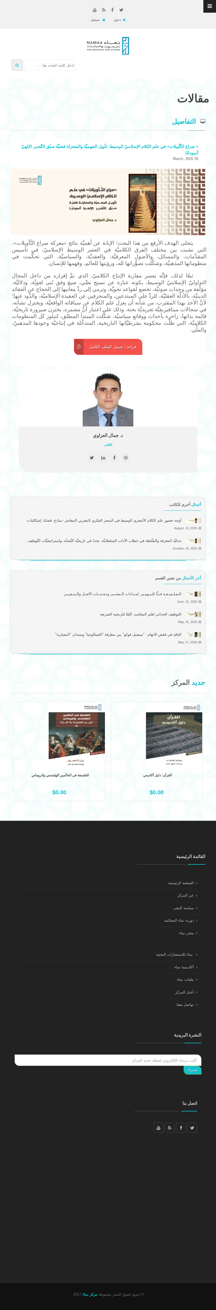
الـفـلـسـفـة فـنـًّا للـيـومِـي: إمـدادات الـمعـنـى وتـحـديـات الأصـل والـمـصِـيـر (122, 594)
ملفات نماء (185, 979)
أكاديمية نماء (184, 967)
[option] (59, 757)
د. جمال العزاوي (108, 435)
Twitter (192, 1128)
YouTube (158, 1128)
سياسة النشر (184, 908)
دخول (117, 19)
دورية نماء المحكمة (179, 920)
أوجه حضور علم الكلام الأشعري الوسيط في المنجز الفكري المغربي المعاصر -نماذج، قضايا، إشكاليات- (103, 520)
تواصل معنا (185, 1004)
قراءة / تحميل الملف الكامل (112, 346)
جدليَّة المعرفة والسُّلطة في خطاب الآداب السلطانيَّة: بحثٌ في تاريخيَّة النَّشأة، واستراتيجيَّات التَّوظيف (104, 541)
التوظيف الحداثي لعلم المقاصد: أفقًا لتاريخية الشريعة (140, 614)
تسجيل (95, 19)
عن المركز (185, 895)
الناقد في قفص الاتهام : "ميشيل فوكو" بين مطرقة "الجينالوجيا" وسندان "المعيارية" (118, 634)
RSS (170, 1128)
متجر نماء (186, 933)
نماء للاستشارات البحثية (175, 954)
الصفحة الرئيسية (181, 883)
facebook (181, 1128)
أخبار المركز (184, 992)
